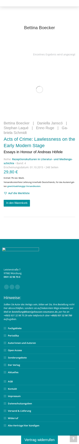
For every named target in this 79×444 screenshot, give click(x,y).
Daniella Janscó (50, 123)
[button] (17, 193)
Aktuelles (13, 372)
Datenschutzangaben (20, 403)
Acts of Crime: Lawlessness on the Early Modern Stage (39, 145)
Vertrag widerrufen (39, 440)
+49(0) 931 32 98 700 (61, 315)
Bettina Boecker (17, 123)
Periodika (13, 335)
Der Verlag (14, 365)
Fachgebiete (14, 328)
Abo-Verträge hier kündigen (23, 425)
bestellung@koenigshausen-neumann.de (35, 311)
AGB (10, 381)
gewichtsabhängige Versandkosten (23, 186)
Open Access (15, 350)
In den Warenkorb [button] (16, 202)
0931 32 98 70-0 (12, 277)
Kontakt (12, 388)
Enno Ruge (45, 128)
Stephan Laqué (16, 128)
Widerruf (13, 418)
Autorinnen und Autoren (22, 343)
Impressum (14, 396)
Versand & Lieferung (19, 410)
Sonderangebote (17, 357)
